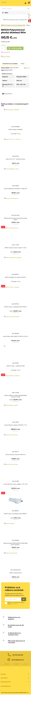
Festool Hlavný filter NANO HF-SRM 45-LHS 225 (15, 336)
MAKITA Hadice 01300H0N (15, 129)
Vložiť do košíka (15, 48)
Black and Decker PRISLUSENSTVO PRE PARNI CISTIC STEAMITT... (15, 544)
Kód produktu (5, 68)
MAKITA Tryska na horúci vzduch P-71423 (15, 248)
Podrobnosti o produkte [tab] (10, 63)
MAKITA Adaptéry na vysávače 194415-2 (15, 277)
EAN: (2, 70)
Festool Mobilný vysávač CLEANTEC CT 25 (15, 425)
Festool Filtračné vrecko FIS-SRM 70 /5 (15, 454)
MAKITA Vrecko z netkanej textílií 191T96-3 (15, 307)
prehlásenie (14, 604)
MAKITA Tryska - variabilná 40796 (16, 366)
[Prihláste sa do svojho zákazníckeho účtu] (25, 3)
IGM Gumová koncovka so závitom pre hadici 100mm (15, 219)
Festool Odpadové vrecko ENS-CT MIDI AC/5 (15, 188)
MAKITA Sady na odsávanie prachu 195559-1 (15, 514)
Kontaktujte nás (6, 686)
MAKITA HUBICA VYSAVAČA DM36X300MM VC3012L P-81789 (15, 396)
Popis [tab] (22, 63)
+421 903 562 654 (17, 655)
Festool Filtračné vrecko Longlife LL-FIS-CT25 (15, 484)
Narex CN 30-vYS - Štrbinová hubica (15, 159)
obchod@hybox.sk (17, 660)
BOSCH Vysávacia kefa (16, 573)
